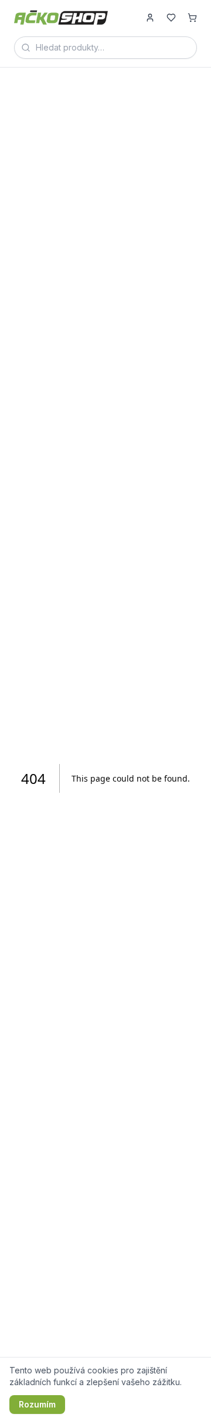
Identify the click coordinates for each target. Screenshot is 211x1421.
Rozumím (37, 1404)
